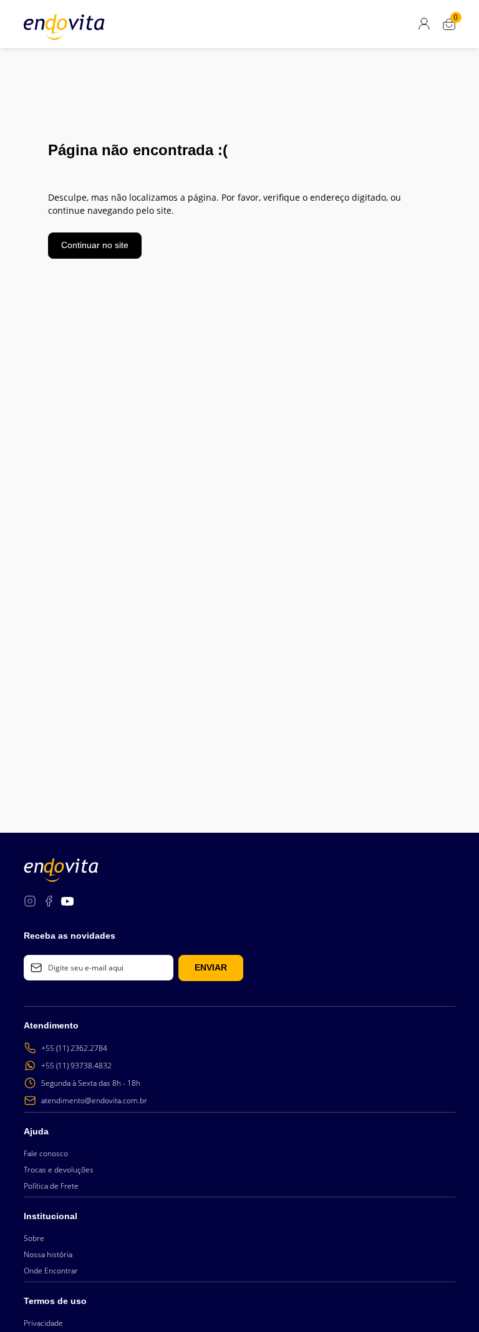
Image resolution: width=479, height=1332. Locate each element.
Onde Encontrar (51, 1270)
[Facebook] (48, 903)
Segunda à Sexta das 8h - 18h (90, 1083)
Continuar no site (94, 245)
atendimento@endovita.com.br (94, 1100)
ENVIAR (211, 967)
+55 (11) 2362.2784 (74, 1048)
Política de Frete (51, 1186)
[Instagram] (30, 903)
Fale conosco (46, 1153)
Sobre (34, 1238)
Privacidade (43, 1323)
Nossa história (48, 1254)
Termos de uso (55, 1301)
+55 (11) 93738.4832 (76, 1065)
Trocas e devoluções (59, 1169)
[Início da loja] (64, 27)
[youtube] (67, 903)
